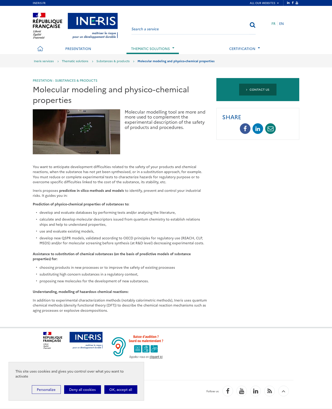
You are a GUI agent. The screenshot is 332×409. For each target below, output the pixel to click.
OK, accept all (120, 389)
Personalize (46, 389)
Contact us (259, 89)
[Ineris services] (93, 25)
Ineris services (44, 61)
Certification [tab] (242, 48)
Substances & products (113, 61)
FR (273, 23)
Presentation (78, 48)
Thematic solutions (75, 61)
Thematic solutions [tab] (150, 48)
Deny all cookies (82, 389)
